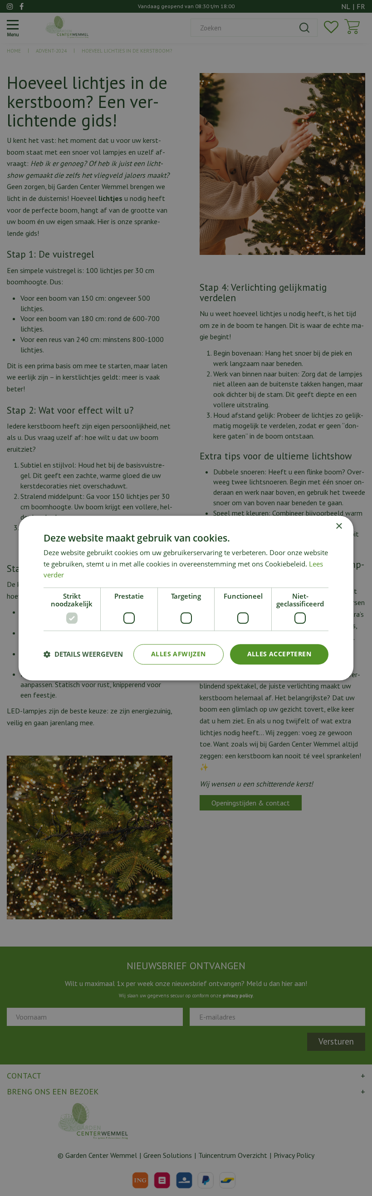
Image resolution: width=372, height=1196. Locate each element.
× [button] (338, 526)
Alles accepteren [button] (279, 653)
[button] (83, 654)
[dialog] (186, 598)
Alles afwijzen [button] (178, 653)
